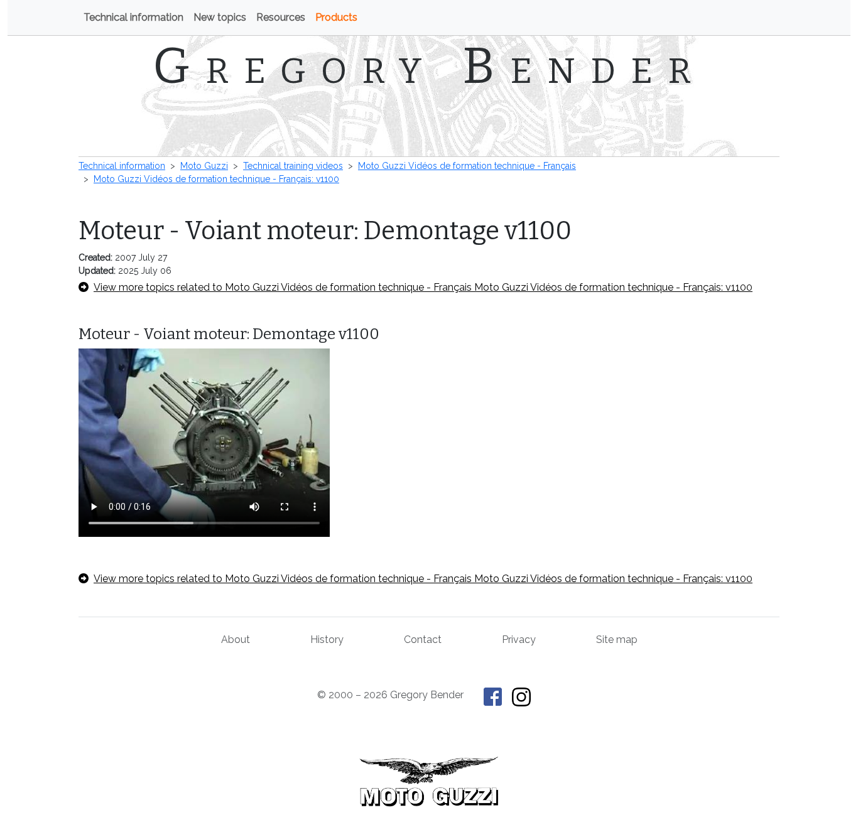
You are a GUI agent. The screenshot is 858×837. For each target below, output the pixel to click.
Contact (423, 639)
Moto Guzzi (204, 166)
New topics (219, 17)
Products (336, 17)
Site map (617, 639)
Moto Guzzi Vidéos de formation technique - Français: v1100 (216, 179)
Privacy (519, 639)
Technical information (133, 17)
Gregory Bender (429, 66)
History (327, 639)
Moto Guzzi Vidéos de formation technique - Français (467, 166)
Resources (280, 17)
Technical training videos (293, 166)
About (235, 639)
